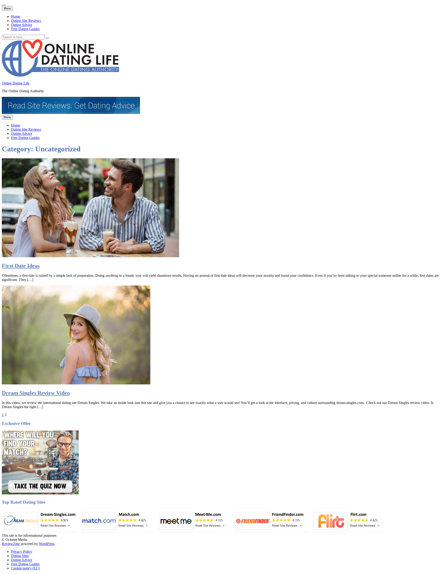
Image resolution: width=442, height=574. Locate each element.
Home (15, 16)
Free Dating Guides (25, 29)
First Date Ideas (21, 266)
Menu (7, 8)
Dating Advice (21, 25)
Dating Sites (20, 556)
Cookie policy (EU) (25, 568)
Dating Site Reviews (26, 21)
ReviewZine (11, 544)
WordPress (47, 544)
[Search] (47, 38)
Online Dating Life (15, 83)
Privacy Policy (21, 552)
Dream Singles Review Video (36, 393)
